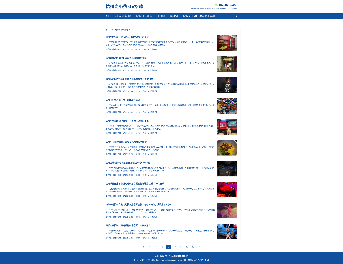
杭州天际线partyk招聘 (115, 21)
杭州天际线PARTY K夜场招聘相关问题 (199, 16)
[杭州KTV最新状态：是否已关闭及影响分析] (227, 147)
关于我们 (161, 16)
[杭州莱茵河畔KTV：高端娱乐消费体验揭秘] (227, 64)
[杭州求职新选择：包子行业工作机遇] (227, 105)
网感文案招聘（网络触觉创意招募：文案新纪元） (129, 225)
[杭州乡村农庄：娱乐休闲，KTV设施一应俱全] (227, 43)
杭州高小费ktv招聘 (123, 16)
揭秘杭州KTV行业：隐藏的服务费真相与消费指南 (129, 78)
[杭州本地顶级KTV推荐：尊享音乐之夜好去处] (227, 126)
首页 (107, 16)
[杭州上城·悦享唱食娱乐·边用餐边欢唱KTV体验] (227, 168)
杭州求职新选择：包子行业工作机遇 (123, 99)
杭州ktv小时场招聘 (144, 16)
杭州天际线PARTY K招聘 (198, 260)
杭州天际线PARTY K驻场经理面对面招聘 (172, 256)
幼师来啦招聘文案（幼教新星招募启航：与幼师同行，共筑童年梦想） (139, 204)
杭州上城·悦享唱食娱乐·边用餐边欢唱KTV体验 (128, 162)
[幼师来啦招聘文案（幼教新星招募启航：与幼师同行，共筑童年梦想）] (227, 210)
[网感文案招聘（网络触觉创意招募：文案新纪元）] (227, 231)
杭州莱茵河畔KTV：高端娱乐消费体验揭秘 (126, 58)
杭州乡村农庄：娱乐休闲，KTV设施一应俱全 (127, 37)
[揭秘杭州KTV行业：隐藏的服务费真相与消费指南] (227, 85)
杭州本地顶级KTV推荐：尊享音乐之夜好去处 (127, 120)
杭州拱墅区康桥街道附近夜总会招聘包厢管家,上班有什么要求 (135, 183)
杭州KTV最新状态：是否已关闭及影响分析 (126, 141)
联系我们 (174, 16)
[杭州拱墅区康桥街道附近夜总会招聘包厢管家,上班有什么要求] (227, 189)
